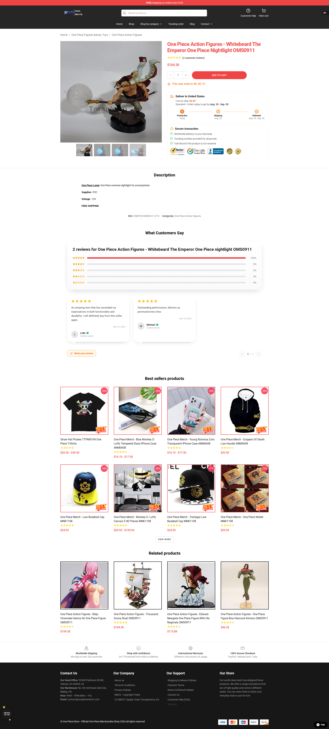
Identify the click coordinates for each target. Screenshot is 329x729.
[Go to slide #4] (138, 150)
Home (64, 34)
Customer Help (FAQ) (179, 699)
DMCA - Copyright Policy (127, 694)
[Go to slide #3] (120, 150)
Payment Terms (176, 685)
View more (164, 539)
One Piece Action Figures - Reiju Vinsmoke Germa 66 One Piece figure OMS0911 (83, 618)
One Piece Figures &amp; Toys (89, 34)
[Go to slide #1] (84, 150)
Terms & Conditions (124, 685)
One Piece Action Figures (127, 34)
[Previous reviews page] (242, 354)
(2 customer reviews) (193, 58)
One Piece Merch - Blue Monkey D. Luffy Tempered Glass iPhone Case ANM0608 (135, 443)
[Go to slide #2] (102, 150)
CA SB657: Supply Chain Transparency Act (136, 699)
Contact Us (173, 694)
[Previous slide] (65, 91)
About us (119, 680)
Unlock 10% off (7, 714)
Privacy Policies (122, 690)
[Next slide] (156, 91)
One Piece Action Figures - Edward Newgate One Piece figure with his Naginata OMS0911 (188, 618)
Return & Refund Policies (181, 690)
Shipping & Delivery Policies (182, 680)
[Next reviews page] (259, 354)
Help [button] (323, 725)
